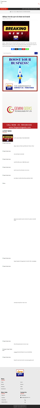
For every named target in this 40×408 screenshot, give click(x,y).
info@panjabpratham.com (26, 397)
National (2, 384)
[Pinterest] (23, 49)
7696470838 (24, 395)
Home (12, 11)
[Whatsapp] (27, 49)
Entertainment (3, 388)
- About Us (3, 395)
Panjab (14, 11)
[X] (16, 49)
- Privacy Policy (3, 399)
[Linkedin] (20, 49)
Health (21, 386)
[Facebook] (12, 49)
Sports (21, 382)
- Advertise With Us (4, 402)
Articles (21, 388)
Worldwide (2, 386)
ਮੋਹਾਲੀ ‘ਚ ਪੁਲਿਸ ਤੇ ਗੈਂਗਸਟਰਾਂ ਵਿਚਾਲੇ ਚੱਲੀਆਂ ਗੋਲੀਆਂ (27, 8)
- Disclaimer (3, 397)
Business (21, 384)
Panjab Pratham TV (23, 405)
